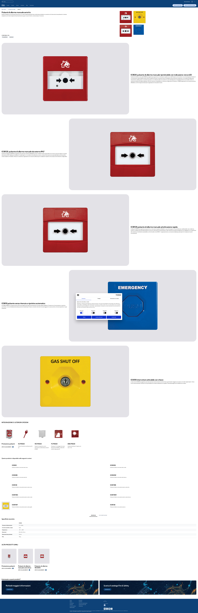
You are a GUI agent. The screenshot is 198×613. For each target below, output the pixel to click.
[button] (187, 2)
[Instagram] (111, 609)
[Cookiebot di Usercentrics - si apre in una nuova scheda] (116, 295)
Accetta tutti (114, 317)
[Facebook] (105, 609)
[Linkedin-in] (107, 609)
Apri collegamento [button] (7, 446)
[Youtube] (109, 609)
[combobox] (7, 1)
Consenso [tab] (83, 298)
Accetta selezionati (99, 317)
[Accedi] (192, 1)
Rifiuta (84, 317)
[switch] (93, 313)
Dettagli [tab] (99, 298)
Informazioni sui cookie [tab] (114, 298)
